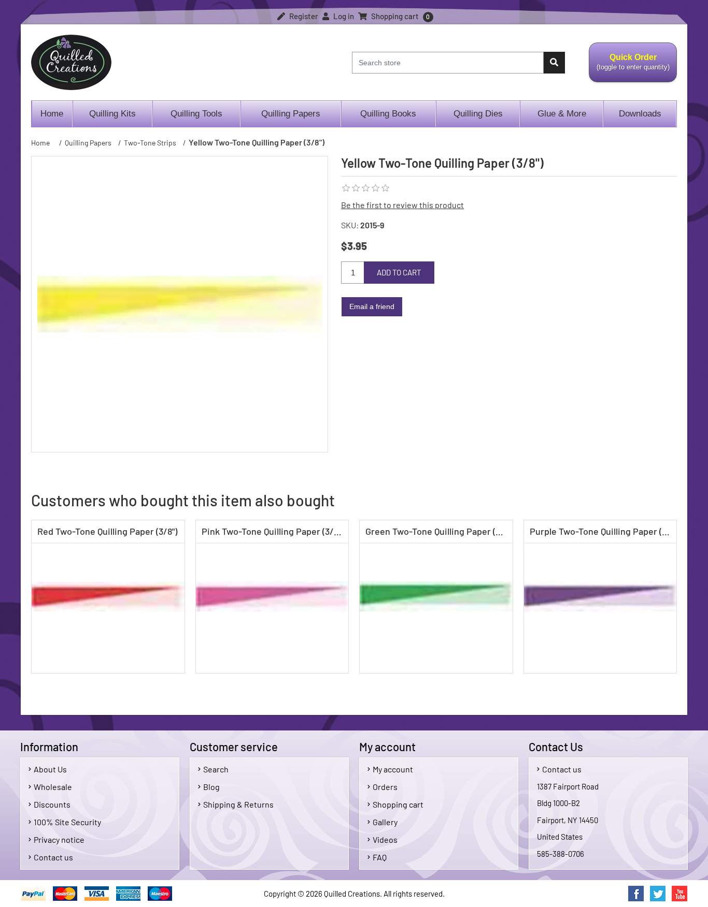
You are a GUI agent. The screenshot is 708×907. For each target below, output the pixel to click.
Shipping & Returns (238, 804)
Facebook (636, 893)
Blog (211, 787)
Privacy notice (59, 839)
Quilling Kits (112, 114)
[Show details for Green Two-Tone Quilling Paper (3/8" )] (436, 596)
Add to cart (399, 272)
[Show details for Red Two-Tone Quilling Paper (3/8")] (108, 596)
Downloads (640, 114)
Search (216, 769)
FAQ (380, 857)
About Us (50, 769)
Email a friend (371, 306)
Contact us (53, 857)
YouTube (679, 893)
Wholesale (53, 787)
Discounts (52, 804)
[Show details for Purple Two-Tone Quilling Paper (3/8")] (600, 596)
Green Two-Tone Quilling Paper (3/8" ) (438, 531)
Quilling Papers (290, 114)
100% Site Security (67, 822)
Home (51, 114)
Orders (385, 787)
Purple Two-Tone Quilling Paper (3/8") (603, 531)
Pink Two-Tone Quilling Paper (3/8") (273, 531)
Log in (343, 16)
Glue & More (561, 114)
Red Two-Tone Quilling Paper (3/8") (107, 531)
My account (393, 769)
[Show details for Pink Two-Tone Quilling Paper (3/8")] (272, 596)
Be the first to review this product (402, 205)
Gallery (385, 822)
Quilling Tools (196, 114)
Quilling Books (388, 114)
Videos (385, 839)
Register (303, 16)
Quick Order (629, 68)
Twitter (657, 893)
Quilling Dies (478, 114)
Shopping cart (398, 804)
